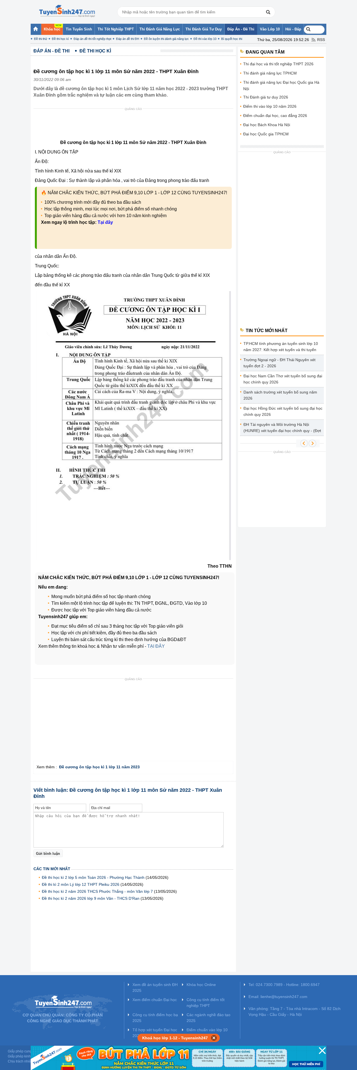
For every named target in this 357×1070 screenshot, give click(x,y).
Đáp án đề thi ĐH (127, 38)
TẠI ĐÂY (156, 646)
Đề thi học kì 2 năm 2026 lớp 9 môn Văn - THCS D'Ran (90, 898)
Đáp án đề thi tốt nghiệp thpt (92, 38)
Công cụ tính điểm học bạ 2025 (155, 1018)
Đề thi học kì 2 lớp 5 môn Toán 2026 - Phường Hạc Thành (93, 877)
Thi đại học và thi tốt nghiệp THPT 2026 (278, 64)
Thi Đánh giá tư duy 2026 (265, 97)
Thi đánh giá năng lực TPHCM (270, 73)
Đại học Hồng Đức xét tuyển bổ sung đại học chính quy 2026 (282, 411)
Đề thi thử (40, 38)
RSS (321, 39)
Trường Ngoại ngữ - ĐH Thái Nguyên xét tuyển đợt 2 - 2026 (279, 363)
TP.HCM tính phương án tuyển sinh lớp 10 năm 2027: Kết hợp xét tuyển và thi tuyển (280, 346)
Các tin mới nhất (51, 869)
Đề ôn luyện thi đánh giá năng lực (166, 38)
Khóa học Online (201, 984)
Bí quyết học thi (231, 38)
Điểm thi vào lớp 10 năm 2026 (269, 106)
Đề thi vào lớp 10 (205, 38)
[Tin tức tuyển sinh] (67, 11)
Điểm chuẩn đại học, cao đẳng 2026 (275, 115)
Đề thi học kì (60, 38)
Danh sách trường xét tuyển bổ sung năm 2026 (280, 395)
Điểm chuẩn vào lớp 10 (207, 1030)
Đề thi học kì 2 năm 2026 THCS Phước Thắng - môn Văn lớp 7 (97, 891)
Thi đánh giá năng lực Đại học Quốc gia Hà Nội (281, 85)
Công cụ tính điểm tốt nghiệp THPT (206, 1002)
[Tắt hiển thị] (214, 1038)
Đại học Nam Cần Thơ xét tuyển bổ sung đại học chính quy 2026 (282, 379)
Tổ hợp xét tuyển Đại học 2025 (154, 1033)
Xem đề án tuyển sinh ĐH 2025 (155, 987)
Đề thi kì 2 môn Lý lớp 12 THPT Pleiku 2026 (80, 884)
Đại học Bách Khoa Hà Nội (266, 125)
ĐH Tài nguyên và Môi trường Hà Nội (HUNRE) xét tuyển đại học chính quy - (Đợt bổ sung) (282, 428)
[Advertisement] (135, 125)
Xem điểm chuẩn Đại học (154, 999)
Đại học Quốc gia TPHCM (266, 134)
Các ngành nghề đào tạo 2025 (208, 1018)
